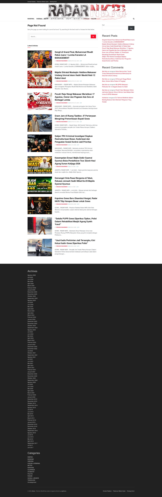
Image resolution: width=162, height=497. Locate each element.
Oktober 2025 (32, 296)
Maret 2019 (31, 418)
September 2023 (33, 328)
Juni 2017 (30, 447)
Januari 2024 (31, 319)
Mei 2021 (30, 363)
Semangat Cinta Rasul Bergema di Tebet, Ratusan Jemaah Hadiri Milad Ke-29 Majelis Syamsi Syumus (75, 180)
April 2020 (31, 391)
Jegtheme (63, 491)
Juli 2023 (30, 332)
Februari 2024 (32, 317)
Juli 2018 (30, 435)
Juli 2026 (30, 277)
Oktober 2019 (32, 403)
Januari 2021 (31, 372)
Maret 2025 (31, 311)
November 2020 (32, 376)
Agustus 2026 (32, 275)
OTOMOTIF (31, 472)
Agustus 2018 (32, 433)
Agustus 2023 (32, 330)
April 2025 (31, 309)
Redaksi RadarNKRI (62, 61)
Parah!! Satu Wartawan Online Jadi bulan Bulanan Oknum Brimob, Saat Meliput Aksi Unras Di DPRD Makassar (118, 92)
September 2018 (33, 430)
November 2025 (32, 294)
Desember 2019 (32, 399)
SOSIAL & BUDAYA (33, 478)
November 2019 (32, 401)
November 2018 (32, 426)
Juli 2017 (30, 445)
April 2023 (31, 338)
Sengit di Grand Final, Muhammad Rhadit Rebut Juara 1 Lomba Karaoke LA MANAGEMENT (74, 54)
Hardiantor (105, 98)
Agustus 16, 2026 (74, 103)
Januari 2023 (31, 344)
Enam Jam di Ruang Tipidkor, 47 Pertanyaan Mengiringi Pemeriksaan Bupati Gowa (75, 117)
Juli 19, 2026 (72, 145)
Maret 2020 (31, 393)
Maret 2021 (31, 367)
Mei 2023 (30, 336)
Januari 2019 (31, 422)
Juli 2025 (30, 302)
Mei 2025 (30, 307)
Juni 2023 (30, 334)
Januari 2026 (31, 290)
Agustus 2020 (32, 382)
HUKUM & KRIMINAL (34, 463)
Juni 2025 (30, 304)
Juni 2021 (30, 361)
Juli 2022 (30, 351)
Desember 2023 (32, 321)
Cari (103, 25)
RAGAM (30, 476)
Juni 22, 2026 (72, 246)
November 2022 (32, 349)
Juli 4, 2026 (72, 186)
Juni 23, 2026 (72, 227)
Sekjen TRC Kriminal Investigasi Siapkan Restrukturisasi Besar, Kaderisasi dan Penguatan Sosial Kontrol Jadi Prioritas (74, 138)
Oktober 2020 (32, 378)
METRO (30, 465)
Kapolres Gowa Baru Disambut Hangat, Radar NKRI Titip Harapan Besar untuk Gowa (76, 200)
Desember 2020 (32, 374)
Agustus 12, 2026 (74, 121)
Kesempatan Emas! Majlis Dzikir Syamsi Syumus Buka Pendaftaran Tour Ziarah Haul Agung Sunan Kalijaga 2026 (75, 160)
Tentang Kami (53, 1)
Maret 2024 (31, 315)
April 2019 (31, 416)
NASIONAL (31, 467)
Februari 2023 (32, 342)
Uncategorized (32, 482)
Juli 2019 (30, 409)
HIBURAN (30, 461)
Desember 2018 (32, 424)
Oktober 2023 (32, 325)
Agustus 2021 (32, 357)
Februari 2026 (32, 288)
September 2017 (33, 443)
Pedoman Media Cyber (43, 1)
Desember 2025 (32, 292)
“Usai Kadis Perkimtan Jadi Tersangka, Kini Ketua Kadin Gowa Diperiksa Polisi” (75, 242)
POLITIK (30, 474)
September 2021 (33, 355)
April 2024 (31, 313)
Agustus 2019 (32, 407)
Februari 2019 (32, 420)
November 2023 (32, 323)
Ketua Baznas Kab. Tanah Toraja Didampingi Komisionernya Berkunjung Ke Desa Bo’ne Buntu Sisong (116, 73)
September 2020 (33, 380)
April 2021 (31, 365)
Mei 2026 (30, 281)
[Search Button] (93, 36)
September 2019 (33, 405)
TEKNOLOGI (31, 480)
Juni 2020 (30, 386)
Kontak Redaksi (32, 1)
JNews (33, 491)
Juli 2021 (30, 359)
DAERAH (30, 457)
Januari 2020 (31, 397)
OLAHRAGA (31, 470)
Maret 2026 (31, 286)
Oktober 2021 (32, 353)
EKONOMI (31, 459)
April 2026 (31, 283)
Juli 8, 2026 (72, 166)
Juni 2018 (30, 437)
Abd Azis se (105, 71)
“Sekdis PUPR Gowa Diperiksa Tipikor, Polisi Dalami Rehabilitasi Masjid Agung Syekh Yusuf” (76, 221)
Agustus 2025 (32, 300)
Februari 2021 (32, 370)
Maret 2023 (31, 340)
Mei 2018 (30, 439)
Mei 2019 (30, 414)
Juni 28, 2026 (72, 204)
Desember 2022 (32, 346)
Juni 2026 (30, 279)
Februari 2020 (32, 395)
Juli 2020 (30, 384)
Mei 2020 (30, 388)
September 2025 (33, 298)
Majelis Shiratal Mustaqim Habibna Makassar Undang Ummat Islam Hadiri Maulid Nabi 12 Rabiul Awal (75, 75)
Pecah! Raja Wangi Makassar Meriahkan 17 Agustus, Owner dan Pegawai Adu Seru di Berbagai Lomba (74, 96)
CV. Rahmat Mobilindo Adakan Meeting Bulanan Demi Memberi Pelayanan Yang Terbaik (117, 100)
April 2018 (31, 441)
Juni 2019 (30, 412)
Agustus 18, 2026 (74, 81)
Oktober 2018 (32, 428)
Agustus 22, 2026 (74, 61)
